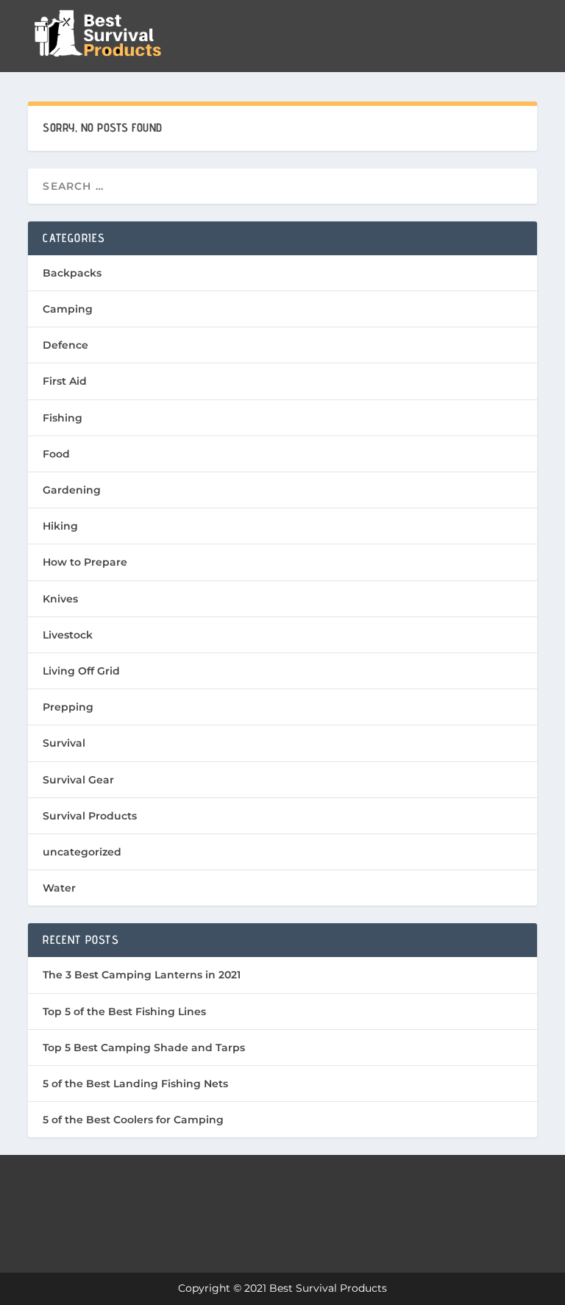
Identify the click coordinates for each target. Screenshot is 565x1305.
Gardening (72, 490)
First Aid (65, 381)
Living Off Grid (81, 671)
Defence (65, 345)
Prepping (68, 707)
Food (56, 454)
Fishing (62, 417)
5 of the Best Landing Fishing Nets (135, 1083)
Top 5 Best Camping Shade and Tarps (144, 1047)
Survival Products (90, 815)
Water (59, 888)
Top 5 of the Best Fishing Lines (124, 1011)
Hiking (60, 526)
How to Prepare (85, 562)
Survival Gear (78, 779)
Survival (64, 743)
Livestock (68, 634)
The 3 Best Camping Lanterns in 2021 (142, 974)
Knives (60, 598)
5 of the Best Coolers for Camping (133, 1119)
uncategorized (82, 851)
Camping (68, 309)
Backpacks (72, 273)
